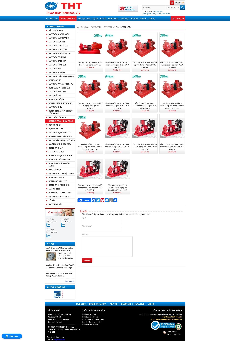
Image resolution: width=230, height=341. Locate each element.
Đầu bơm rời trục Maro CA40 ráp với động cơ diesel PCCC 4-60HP (117, 146)
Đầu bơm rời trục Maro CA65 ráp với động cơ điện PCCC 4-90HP (90, 105)
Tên (84, 218)
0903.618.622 (66, 222)
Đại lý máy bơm (157, 11)
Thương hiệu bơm (67, 19)
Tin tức (143, 19)
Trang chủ (53, 19)
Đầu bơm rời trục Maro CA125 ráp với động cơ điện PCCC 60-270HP (172, 105)
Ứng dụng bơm (84, 19)
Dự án (95, 19)
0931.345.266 (51, 232)
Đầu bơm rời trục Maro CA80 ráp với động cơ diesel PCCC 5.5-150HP (90, 187)
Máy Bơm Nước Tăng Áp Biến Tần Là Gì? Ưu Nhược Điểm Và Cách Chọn (60, 266)
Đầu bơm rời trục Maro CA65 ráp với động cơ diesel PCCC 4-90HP (172, 146)
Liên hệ (152, 19)
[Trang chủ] (78, 27)
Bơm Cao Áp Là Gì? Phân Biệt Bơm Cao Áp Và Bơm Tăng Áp (59, 274)
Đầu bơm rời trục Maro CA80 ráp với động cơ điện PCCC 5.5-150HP (117, 105)
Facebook (60, 337)
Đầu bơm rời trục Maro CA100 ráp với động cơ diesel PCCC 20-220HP (117, 187)
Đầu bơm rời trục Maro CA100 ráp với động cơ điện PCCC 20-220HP (144, 105)
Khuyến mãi (113, 19)
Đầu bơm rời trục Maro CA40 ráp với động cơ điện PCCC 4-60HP (145, 64)
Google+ (50, 337)
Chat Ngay (13, 336)
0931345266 (178, 18)
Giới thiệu (125, 19)
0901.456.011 (51, 222)
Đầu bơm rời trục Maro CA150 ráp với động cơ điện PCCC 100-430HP (90, 146)
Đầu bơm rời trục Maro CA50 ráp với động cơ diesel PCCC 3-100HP (145, 146)
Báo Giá (134, 19)
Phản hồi (87, 260)
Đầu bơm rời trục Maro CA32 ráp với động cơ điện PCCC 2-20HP (117, 64)
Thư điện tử (87, 226)
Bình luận (86, 234)
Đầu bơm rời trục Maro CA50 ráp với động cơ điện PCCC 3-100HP (172, 64)
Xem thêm (69, 281)
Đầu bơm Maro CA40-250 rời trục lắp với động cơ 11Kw (90, 63)
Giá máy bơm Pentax (163, 14)
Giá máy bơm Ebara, (149, 14)
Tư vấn (103, 19)
